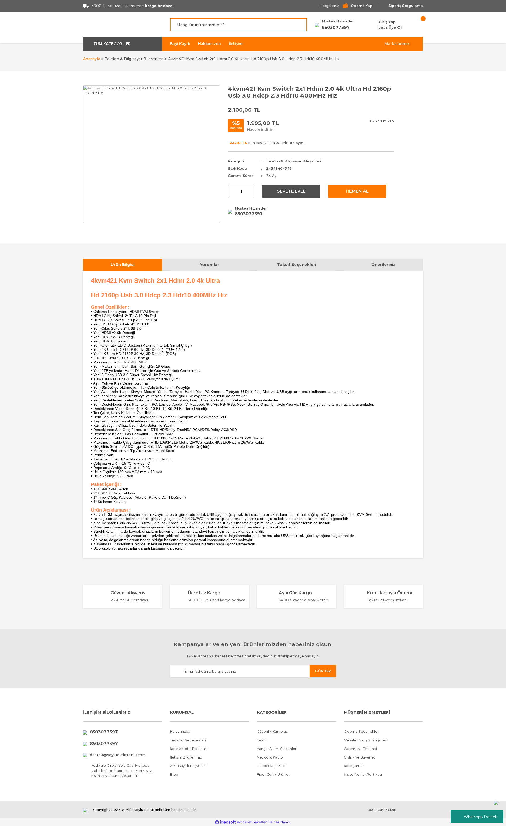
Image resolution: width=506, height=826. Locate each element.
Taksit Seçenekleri (296, 264)
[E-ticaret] (252, 822)
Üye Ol (395, 27)
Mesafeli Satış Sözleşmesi (365, 740)
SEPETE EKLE (291, 191)
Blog (174, 774)
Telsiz (261, 740)
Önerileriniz (383, 264)
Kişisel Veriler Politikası (363, 774)
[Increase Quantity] (250, 191)
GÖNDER (323, 671)
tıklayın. (297, 142)
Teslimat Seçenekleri (188, 740)
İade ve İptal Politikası (188, 748)
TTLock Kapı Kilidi (271, 766)
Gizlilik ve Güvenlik (359, 757)
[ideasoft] (225, 822)
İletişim (235, 43)
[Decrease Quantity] (232, 191)
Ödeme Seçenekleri (362, 731)
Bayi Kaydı (180, 43)
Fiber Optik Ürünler (273, 774)
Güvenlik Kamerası (272, 731)
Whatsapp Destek (480, 816)
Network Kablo (270, 757)
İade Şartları (354, 766)
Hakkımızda (209, 43)
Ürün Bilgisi (122, 264)
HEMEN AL (357, 191)
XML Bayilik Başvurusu (188, 766)
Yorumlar (209, 264)
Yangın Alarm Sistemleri (277, 748)
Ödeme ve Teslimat (360, 748)
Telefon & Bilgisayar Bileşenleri (293, 161)
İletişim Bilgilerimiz (186, 757)
